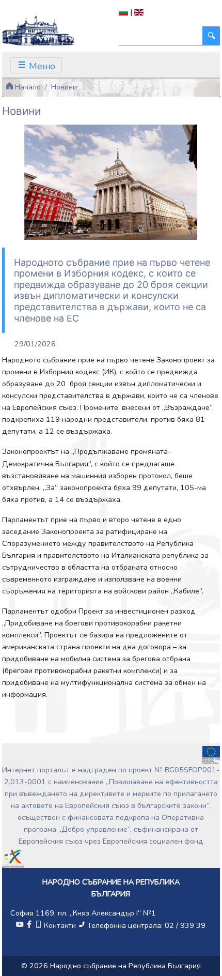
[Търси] (211, 35)
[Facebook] (29, 925)
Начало (27, 87)
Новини (64, 87)
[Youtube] (19, 925)
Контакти (60, 925)
